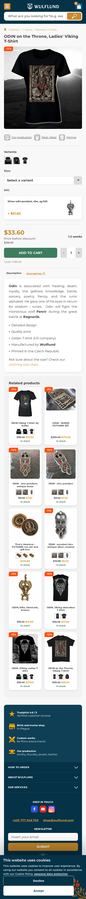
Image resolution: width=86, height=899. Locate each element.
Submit (43, 847)
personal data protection (51, 873)
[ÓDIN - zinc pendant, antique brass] (19, 492)
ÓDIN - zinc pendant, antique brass (25, 485)
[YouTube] (43, 809)
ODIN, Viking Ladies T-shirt (25, 669)
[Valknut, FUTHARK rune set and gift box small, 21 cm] (32, 555)
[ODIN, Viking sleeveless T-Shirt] (58, 616)
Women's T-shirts (46, 29)
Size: (7, 170)
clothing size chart (23, 364)
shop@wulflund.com (58, 820)
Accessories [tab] (36, 273)
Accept (38, 891)
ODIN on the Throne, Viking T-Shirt (60, 669)
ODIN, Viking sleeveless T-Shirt (61, 608)
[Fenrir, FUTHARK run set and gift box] (25, 555)
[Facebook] (34, 809)
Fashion (15, 29)
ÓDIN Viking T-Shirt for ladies (25, 424)
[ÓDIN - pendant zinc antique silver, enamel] (32, 492)
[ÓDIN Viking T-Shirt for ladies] (25, 160)
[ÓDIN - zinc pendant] (25, 492)
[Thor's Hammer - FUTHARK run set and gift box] (19, 555)
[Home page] (5, 29)
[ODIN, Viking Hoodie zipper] (67, 677)
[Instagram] (51, 809)
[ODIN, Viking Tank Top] (54, 677)
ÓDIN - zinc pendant (61, 483)
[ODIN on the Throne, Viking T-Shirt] (61, 677)
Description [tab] (14, 273)
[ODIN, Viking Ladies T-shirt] (17, 160)
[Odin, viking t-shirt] (64, 616)
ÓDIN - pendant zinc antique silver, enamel (60, 545)
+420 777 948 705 (25, 820)
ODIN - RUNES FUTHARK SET (60, 424)
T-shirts (27, 29)
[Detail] (70, 208)
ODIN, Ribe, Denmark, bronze (25, 608)
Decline (38, 881)
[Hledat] (74, 16)
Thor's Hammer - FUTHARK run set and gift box (25, 547)
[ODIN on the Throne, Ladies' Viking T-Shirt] (8, 160)
